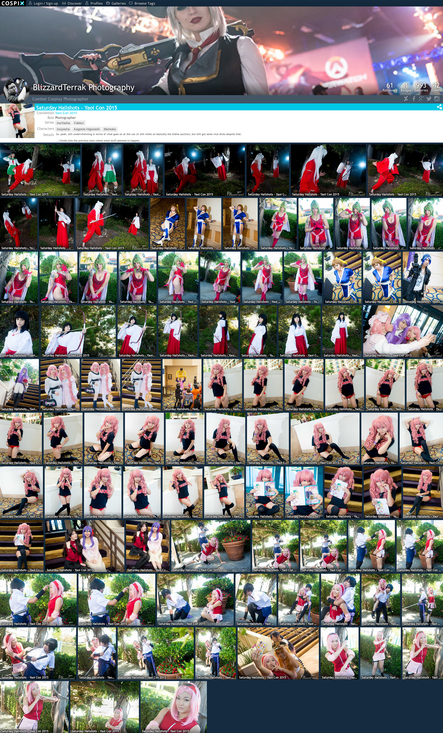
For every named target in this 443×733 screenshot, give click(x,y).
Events (436, 87)
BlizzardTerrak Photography (84, 87)
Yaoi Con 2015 (66, 113)
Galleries (421, 87)
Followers (390, 87)
